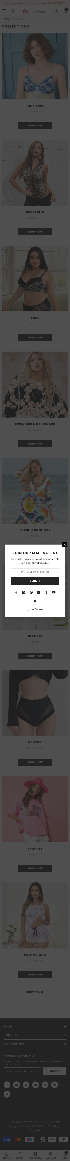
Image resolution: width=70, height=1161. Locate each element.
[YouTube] (54, 592)
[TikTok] (39, 592)
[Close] (64, 544)
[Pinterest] (31, 592)
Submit (35, 581)
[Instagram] (23, 592)
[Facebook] (16, 592)
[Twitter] (35, 601)
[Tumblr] (46, 592)
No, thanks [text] (37, 609)
